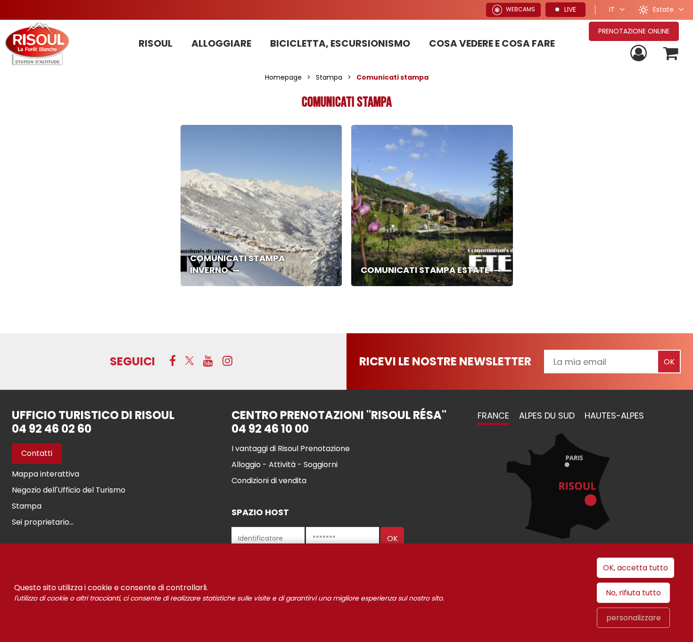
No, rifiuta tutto (633, 592)
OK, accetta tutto (635, 567)
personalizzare (633, 617)
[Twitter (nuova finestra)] (189, 360)
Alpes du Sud (547, 415)
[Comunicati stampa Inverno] (261, 206)
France (493, 415)
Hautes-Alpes (614, 415)
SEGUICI (132, 361)
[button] (671, 53)
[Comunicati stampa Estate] (432, 206)
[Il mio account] (639, 53)
